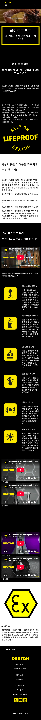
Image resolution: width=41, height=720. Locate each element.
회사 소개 (19, 675)
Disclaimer (20, 679)
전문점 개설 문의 (20, 668)
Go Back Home (11, 649)
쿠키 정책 (19, 690)
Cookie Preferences (20, 694)
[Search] (35, 5)
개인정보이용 (20, 685)
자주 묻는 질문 (19, 664)
